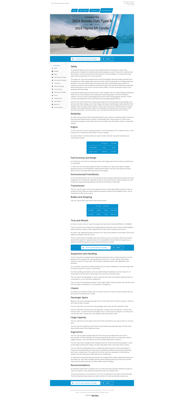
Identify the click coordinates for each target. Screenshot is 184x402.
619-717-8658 (131, 4)
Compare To (94, 10)
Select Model (83, 10)
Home (74, 10)
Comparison (56, 65)
